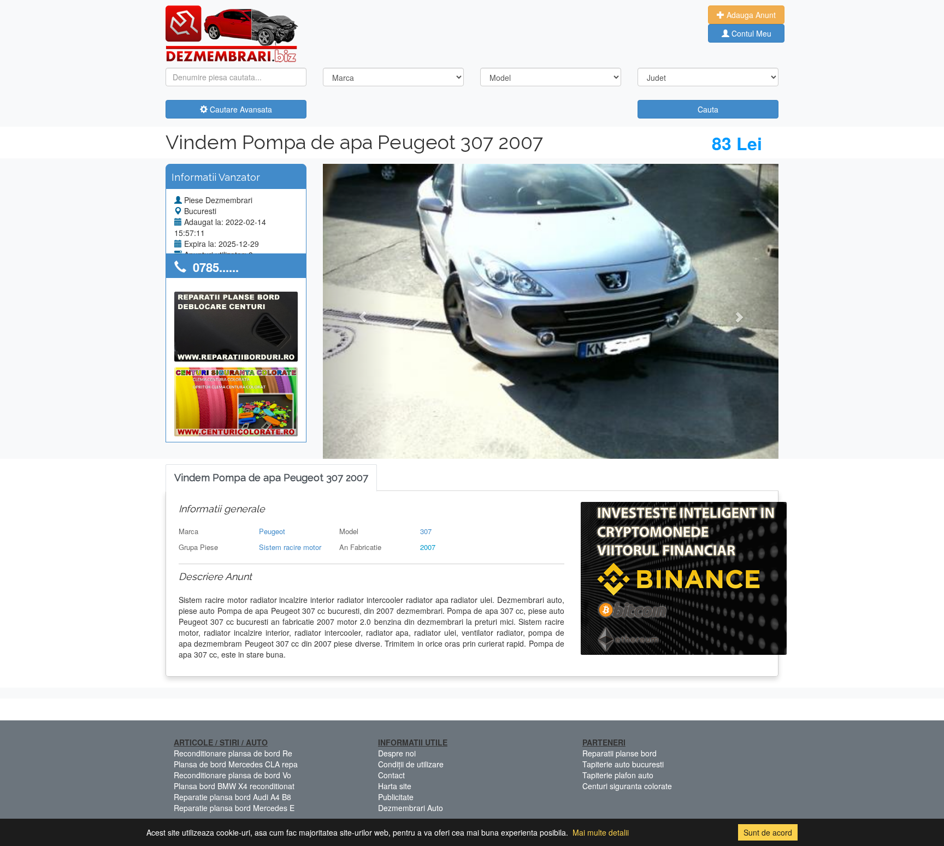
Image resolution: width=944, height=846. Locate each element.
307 (426, 531)
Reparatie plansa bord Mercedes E (234, 807)
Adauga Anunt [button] (750, 14)
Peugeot (272, 531)
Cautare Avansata (240, 109)
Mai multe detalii (601, 832)
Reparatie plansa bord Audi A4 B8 (232, 796)
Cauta (708, 109)
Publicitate (396, 796)
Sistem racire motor (290, 547)
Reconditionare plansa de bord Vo (232, 775)
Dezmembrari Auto (410, 807)
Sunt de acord (768, 832)
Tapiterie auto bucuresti (623, 764)
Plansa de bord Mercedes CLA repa (236, 764)
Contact (391, 775)
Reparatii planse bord (619, 753)
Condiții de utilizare (411, 764)
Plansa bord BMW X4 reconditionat (234, 785)
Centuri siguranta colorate (627, 785)
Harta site (394, 785)
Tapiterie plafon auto (617, 775)
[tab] (271, 478)
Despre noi (397, 753)
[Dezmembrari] (232, 32)
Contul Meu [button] (750, 33)
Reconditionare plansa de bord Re (233, 753)
